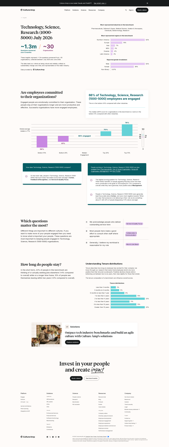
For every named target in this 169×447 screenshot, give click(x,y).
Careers (127, 402)
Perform (23, 399)
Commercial (50, 429)
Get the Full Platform (26, 406)
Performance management (106, 430)
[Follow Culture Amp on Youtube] (58, 437)
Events (100, 404)
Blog (100, 399)
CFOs (48, 404)
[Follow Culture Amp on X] (50, 437)
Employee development (105, 418)
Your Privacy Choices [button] (101, 436)
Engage (23, 397)
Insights (25, 17)
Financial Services (51, 415)
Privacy (95, 436)
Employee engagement (105, 420)
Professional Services (52, 413)
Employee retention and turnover (107, 425)
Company (101, 10)
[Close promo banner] (147, 3)
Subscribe (88, 436)
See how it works (91, 378)
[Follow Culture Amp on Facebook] (53, 437)
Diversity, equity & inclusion (106, 415)
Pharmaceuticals (106, 169)
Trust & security (129, 404)
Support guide (128, 420)
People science (77, 397)
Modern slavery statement (131, 409)
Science (83, 10)
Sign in (131, 10)
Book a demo (142, 10)
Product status (128, 425)
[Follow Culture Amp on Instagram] (56, 437)
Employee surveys (103, 428)
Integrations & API (25, 411)
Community (127, 412)
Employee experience (104, 423)
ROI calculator (76, 404)
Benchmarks (76, 402)
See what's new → (100, 3)
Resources (92, 10)
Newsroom (127, 399)
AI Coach (23, 402)
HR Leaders (50, 401)
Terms (91, 436)
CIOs (48, 406)
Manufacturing (50, 420)
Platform (67, 10)
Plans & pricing (24, 408)
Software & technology (53, 418)
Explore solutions (72, 342)
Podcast (101, 402)
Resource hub (102, 397)
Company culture (103, 413)
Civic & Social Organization (121, 169)
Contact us (127, 418)
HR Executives (50, 399)
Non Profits (116, 171)
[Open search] (126, 10)
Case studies (102, 407)
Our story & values (129, 397)
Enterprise (49, 427)
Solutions (75, 10)
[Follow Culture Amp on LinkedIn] (47, 437)
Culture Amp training (130, 423)
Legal (126, 407)
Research (75, 399)
